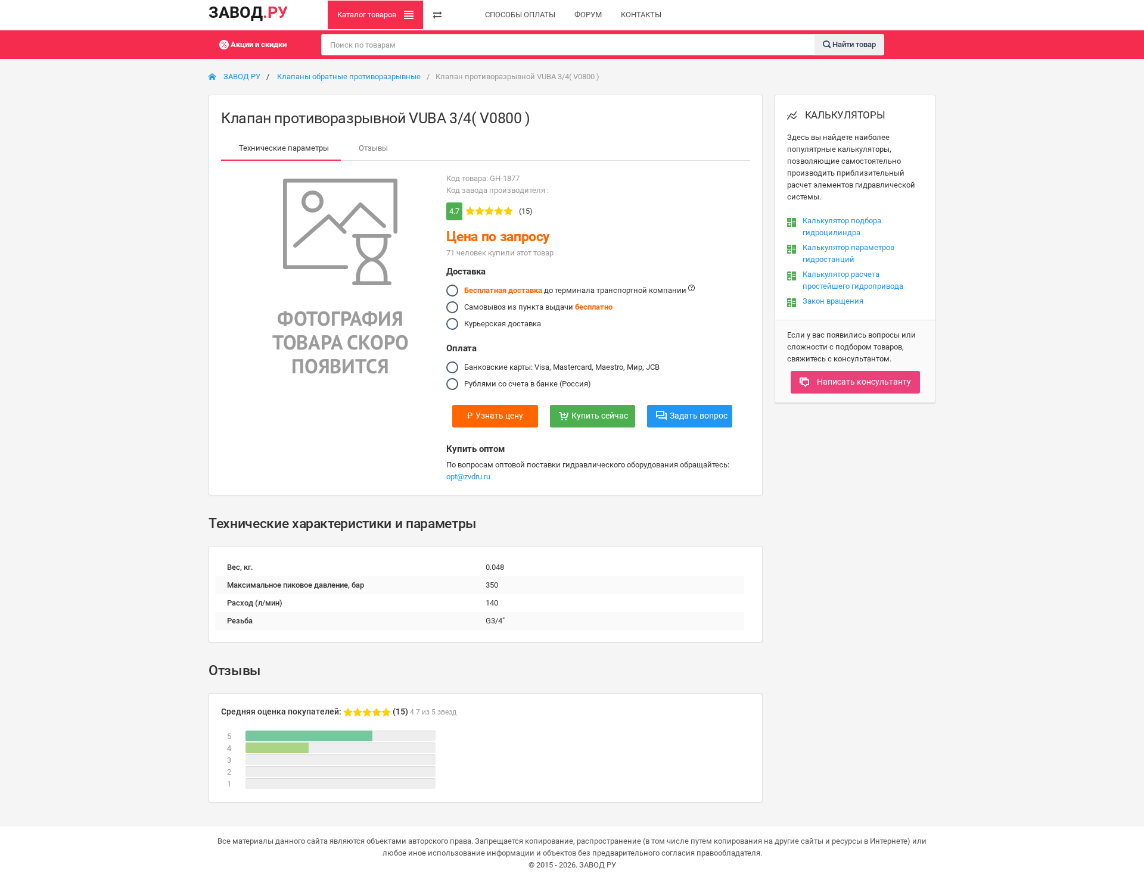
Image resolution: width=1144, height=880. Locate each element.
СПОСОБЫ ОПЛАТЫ (520, 14)
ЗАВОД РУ (241, 76)
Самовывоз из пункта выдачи (538, 306)
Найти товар (853, 43)
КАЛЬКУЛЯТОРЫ (844, 115)
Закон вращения (833, 301)
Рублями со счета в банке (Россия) (527, 383)
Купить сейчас (599, 415)
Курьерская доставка (502, 323)
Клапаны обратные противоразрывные (349, 76)
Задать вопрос (699, 415)
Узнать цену (495, 415)
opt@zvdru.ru (468, 476)
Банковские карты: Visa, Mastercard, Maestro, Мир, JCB (562, 367)
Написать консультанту (863, 381)
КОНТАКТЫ (641, 14)
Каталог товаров (367, 14)
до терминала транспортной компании (576, 290)
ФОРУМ (588, 14)
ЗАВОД (248, 12)
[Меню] (437, 15)
